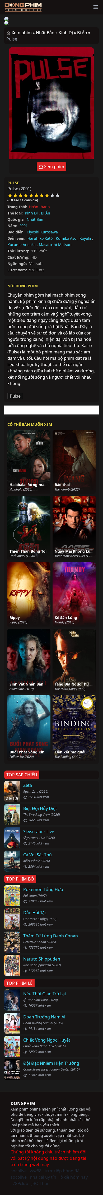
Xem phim (53, 166)
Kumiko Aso (66, 238)
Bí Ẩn (45, 213)
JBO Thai (39, 1183)
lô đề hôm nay (73, 1177)
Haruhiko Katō (40, 238)
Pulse (13, 182)
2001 (23, 225)
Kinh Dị (31, 213)
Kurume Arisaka (21, 244)
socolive (19, 1171)
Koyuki (85, 238)
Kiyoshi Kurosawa (42, 231)
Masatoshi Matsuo (55, 244)
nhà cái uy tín (43, 1177)
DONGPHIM (23, 1103)
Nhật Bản (35, 219)
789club (20, 1183)
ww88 (35, 1171)
